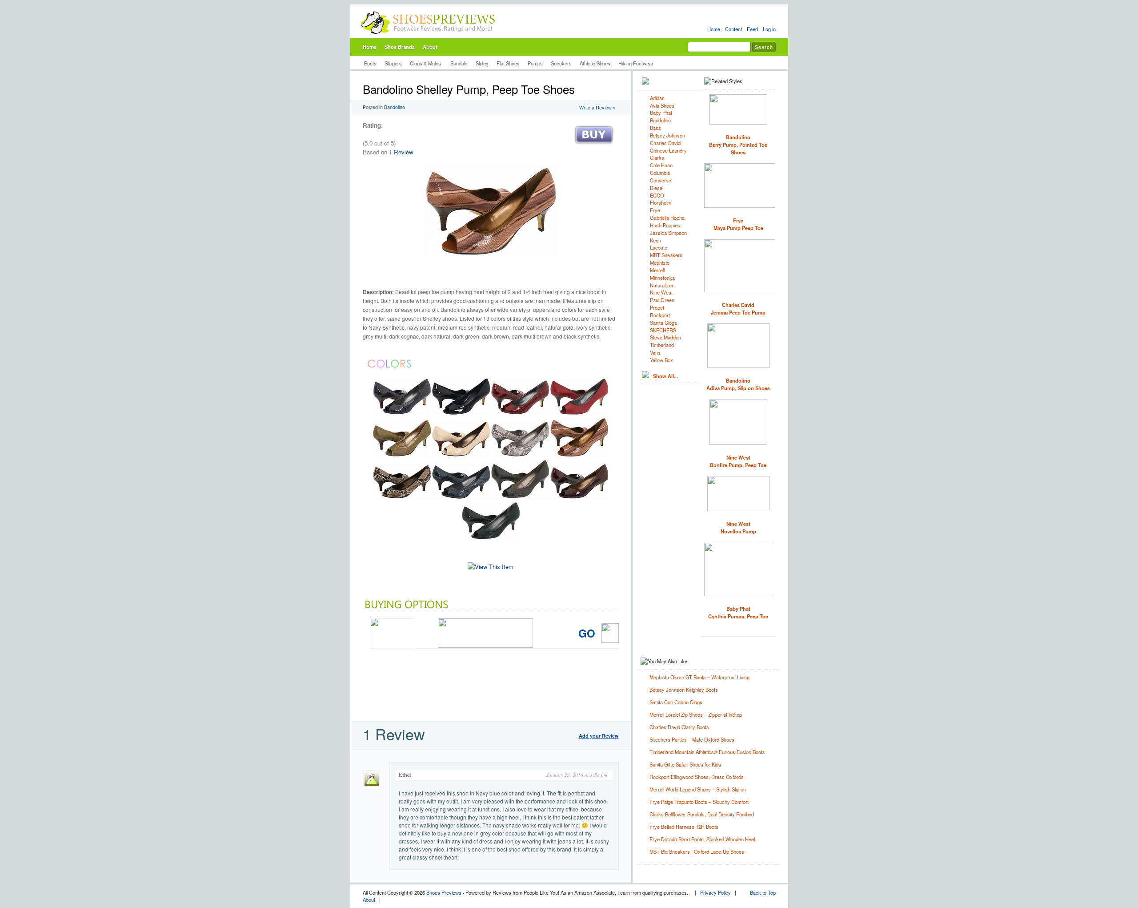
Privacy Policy (715, 892)
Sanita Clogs (663, 322)
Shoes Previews (443, 892)
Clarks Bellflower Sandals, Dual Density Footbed (701, 814)
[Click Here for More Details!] (490, 566)
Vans (655, 352)
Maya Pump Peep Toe (738, 224)
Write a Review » (597, 107)
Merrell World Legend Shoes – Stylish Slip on (697, 789)
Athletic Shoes (595, 63)
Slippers (393, 63)
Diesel (656, 187)
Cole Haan (661, 165)
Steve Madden (665, 337)
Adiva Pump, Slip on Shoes (738, 384)
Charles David (665, 142)
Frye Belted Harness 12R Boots (683, 826)
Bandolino (394, 106)
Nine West (661, 292)
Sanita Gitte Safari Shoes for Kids (685, 764)
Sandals (459, 63)
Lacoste (658, 247)
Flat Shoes (508, 63)
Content (733, 28)
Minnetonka (662, 277)
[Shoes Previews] (428, 36)
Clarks (657, 157)
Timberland (662, 344)
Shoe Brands (400, 46)
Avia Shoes (662, 105)
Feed (752, 28)
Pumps (535, 63)
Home (713, 28)
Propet (657, 307)
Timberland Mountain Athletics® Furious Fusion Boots (707, 751)
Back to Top (763, 892)
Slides (482, 63)
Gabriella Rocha (667, 217)
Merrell (657, 270)
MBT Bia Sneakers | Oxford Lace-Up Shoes (696, 851)
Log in (769, 28)
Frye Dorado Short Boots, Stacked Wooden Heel (702, 839)
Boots (370, 63)
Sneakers (561, 63)
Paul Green (662, 299)
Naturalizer (661, 285)
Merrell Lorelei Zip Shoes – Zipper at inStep (695, 714)
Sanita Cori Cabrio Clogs (675, 702)
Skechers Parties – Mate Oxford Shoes (691, 739)
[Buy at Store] (594, 146)
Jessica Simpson (668, 232)
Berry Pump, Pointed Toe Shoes (738, 144)
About (430, 46)
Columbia (660, 172)
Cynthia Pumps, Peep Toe (738, 612)
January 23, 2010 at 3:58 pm (576, 774)
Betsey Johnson (667, 135)
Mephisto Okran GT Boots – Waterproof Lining (699, 677)
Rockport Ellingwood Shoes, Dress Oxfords (696, 776)
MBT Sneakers (666, 254)
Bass (655, 127)
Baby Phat (661, 112)
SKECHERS (663, 330)
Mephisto (659, 262)
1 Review (401, 152)
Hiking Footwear (636, 63)
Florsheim (660, 202)
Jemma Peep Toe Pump (738, 308)
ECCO (657, 195)
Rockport (660, 315)
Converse (660, 180)
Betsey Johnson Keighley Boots (683, 689)
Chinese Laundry (668, 150)
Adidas (657, 97)
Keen (655, 240)
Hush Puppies (665, 225)
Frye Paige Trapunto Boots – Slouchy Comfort (699, 801)
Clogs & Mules (426, 63)
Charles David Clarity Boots (679, 726)
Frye (655, 210)
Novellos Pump (738, 527)
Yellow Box (661, 359)
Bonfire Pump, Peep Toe (738, 461)
